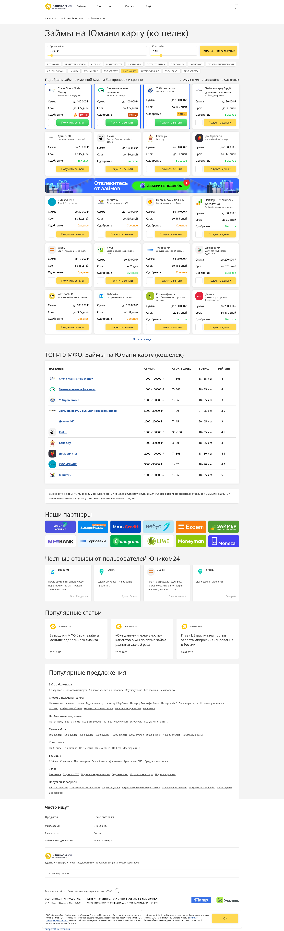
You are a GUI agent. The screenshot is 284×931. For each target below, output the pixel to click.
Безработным (99, 761)
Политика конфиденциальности (86, 891)
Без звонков (151, 690)
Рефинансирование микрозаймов (141, 787)
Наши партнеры (103, 840)
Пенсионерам (82, 761)
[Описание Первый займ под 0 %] (149, 234)
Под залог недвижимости (95, 774)
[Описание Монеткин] (100, 234)
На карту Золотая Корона (98, 708)
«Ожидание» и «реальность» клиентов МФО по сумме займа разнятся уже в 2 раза (140, 640)
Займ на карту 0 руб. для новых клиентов (88, 411)
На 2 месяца (70, 748)
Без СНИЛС (136, 721)
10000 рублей (119, 734)
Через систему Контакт (128, 708)
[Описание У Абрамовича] (149, 122)
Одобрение (231, 80)
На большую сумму (192, 734)
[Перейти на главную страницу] (58, 6)
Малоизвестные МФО (174, 787)
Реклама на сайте (55, 891)
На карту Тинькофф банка (144, 703)
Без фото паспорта (76, 690)
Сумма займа (191, 80)
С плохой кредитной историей (106, 690)
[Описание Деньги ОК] (51, 169)
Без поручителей (118, 721)
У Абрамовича (69, 400)
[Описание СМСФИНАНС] (51, 234)
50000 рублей (153, 734)
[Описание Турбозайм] (149, 280)
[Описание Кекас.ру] (149, 169)
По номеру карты (188, 703)
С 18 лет (53, 761)
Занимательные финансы (77, 389)
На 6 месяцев (102, 748)
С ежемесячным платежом (85, 787)
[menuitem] (84, 6)
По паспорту (56, 721)
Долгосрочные (131, 748)
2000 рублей (87, 734)
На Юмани (149, 708)
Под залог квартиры (141, 774)
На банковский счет (71, 708)
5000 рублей (102, 734)
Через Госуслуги (111, 787)
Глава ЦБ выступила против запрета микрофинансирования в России (207, 640)
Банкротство (105, 6)
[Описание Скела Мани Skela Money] (51, 122)
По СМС (53, 708)
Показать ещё (142, 339)
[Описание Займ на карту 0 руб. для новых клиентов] (198, 122)
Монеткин (66, 475)
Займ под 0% (224, 787)
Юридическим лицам (156, 761)
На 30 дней (55, 748)
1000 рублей (71, 734)
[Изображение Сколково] (227, 901)
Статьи (129, 6)
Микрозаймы (52, 825)
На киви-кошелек (74, 703)
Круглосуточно (133, 690)
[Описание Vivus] (100, 280)
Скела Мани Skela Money (76, 378)
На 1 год (116, 748)
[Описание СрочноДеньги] (149, 327)
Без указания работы (156, 721)
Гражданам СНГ (133, 761)
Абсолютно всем (58, 787)
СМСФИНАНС (68, 464)
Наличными (56, 703)
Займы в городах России (59, 840)
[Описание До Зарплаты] (198, 169)
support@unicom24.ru (57, 929)
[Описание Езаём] (51, 280)
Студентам (66, 761)
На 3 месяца (86, 748)
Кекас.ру (65, 443)
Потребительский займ (202, 787)
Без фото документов (94, 721)
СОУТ (109, 891)
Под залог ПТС (71, 774)
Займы (81, 6)
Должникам (115, 761)
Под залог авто (120, 774)
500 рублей (55, 734)
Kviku (63, 432)
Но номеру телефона (212, 703)
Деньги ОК (66, 421)
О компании (100, 825)
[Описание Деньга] (198, 327)
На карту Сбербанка (117, 703)
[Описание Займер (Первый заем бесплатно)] (198, 234)
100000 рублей (171, 734)
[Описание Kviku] (100, 169)
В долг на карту (95, 703)
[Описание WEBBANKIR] (51, 327)
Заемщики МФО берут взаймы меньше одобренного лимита (74, 637)
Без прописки (167, 690)
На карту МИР (169, 703)
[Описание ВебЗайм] (100, 327)
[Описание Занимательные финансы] (100, 122)
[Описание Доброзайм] (198, 280)
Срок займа (211, 80)
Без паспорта (72, 721)
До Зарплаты (68, 453)
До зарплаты (56, 690)
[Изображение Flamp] (201, 901)
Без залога (55, 774)
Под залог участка (165, 774)
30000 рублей (136, 734)
